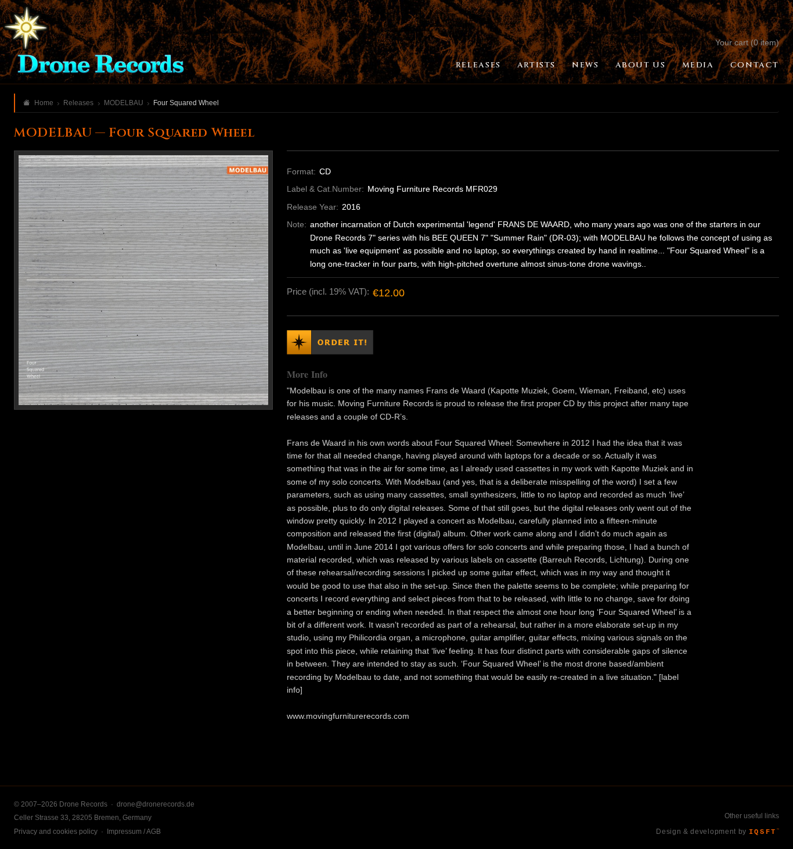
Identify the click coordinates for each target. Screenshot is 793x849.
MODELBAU (123, 102)
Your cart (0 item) (747, 42)
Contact (754, 65)
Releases (478, 65)
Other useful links (751, 816)
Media (698, 65)
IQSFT (764, 832)
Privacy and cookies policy (56, 831)
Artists (536, 65)
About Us (640, 65)
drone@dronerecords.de (155, 804)
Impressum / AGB (134, 831)
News (585, 65)
